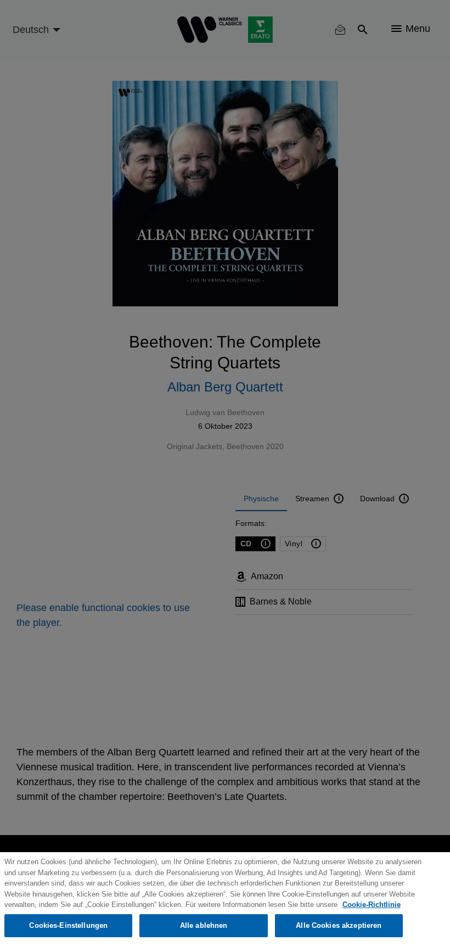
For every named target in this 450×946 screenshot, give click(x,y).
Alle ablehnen (204, 925)
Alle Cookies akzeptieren (338, 925)
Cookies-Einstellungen (68, 925)
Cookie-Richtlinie (371, 904)
